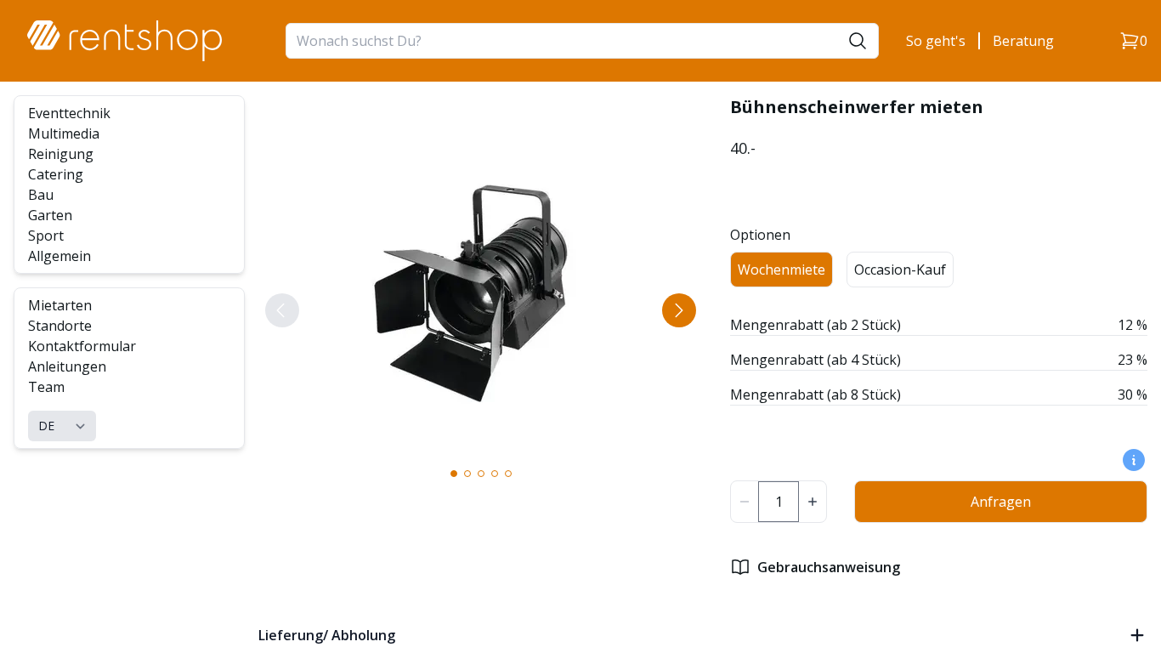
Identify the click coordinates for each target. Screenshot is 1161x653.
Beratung (1023, 40)
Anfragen (1001, 501)
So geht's (936, 40)
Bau (41, 194)
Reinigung (60, 154)
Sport (46, 235)
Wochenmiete (781, 269)
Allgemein (59, 256)
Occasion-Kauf (900, 269)
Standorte (60, 325)
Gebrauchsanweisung (828, 567)
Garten (50, 215)
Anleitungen (67, 366)
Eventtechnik (69, 113)
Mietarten (60, 305)
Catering (55, 174)
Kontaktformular (82, 346)
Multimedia (63, 133)
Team (46, 387)
